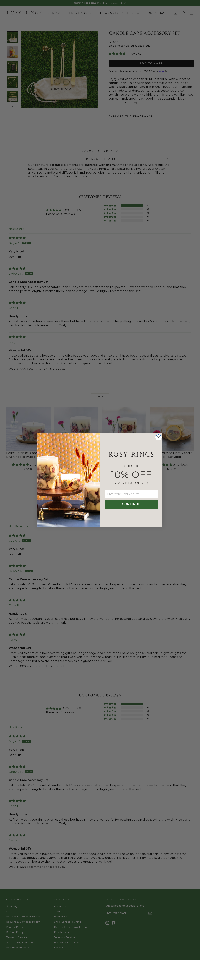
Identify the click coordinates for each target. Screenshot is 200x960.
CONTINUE (131, 504)
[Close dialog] (158, 437)
